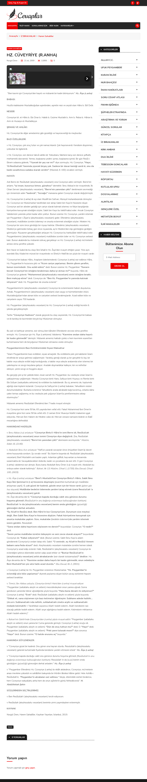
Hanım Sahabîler (46, 36)
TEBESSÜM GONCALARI (114, 164)
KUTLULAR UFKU (110, 186)
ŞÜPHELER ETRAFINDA (113, 112)
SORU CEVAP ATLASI (112, 97)
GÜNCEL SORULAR (111, 127)
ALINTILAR (107, 201)
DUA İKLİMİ (107, 157)
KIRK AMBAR (108, 149)
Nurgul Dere (12, 60)
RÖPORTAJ (107, 179)
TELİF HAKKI (24, 26)
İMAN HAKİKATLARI (112, 89)
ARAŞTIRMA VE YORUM (114, 119)
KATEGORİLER (67, 26)
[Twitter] (138, 3)
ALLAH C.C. (107, 60)
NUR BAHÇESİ (109, 82)
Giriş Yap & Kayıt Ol (17, 2)
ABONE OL (119, 266)
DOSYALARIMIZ (109, 194)
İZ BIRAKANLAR (28, 36)
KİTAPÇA (106, 134)
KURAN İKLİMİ (108, 75)
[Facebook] (133, 3)
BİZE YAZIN (54, 26)
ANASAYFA (12, 26)
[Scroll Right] (87, 79)
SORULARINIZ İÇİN (39, 26)
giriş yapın (30, 767)
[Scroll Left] (14, 79)
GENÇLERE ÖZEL (110, 209)
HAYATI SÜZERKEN (111, 172)
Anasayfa (13, 36)
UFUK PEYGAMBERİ (111, 67)
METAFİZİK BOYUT (111, 216)
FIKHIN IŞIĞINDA (110, 104)
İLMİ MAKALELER (110, 224)
